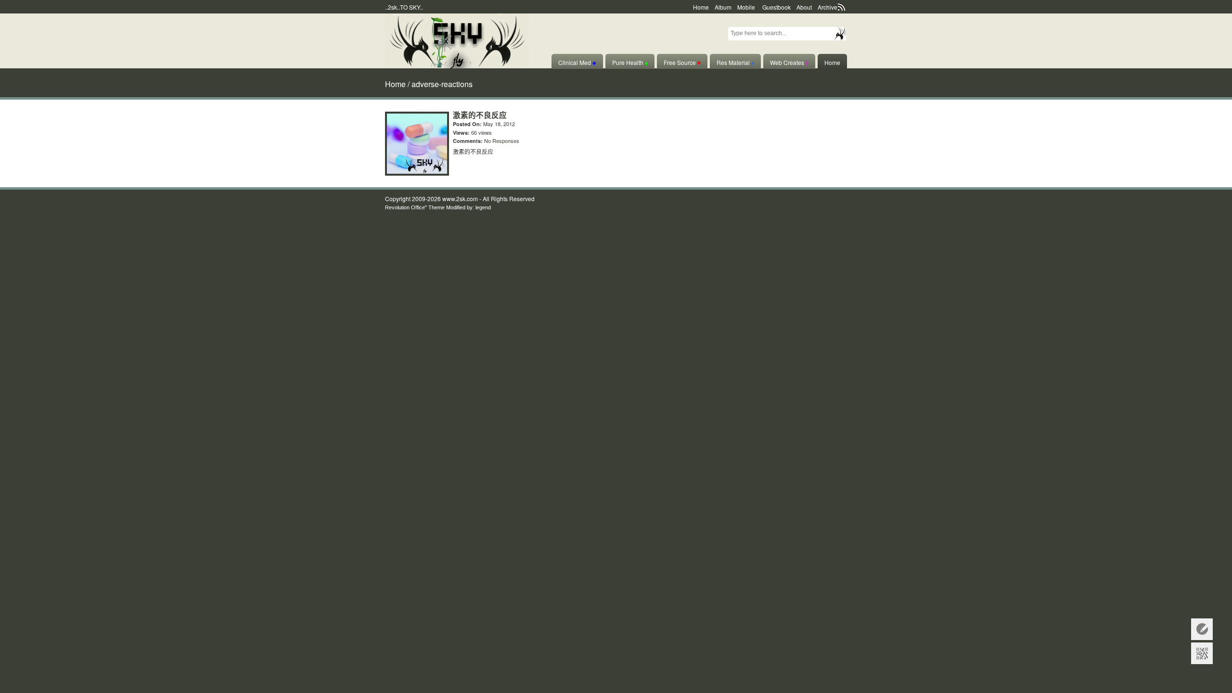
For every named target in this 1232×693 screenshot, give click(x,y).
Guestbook (776, 7)
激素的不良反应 (480, 115)
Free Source (682, 62)
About (804, 7)
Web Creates (789, 62)
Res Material (735, 62)
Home (701, 7)
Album (723, 7)
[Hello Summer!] (457, 40)
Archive (827, 7)
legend (483, 207)
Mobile (746, 7)
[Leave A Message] (1202, 629)
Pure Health (630, 62)
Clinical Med (577, 62)
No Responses (501, 140)
